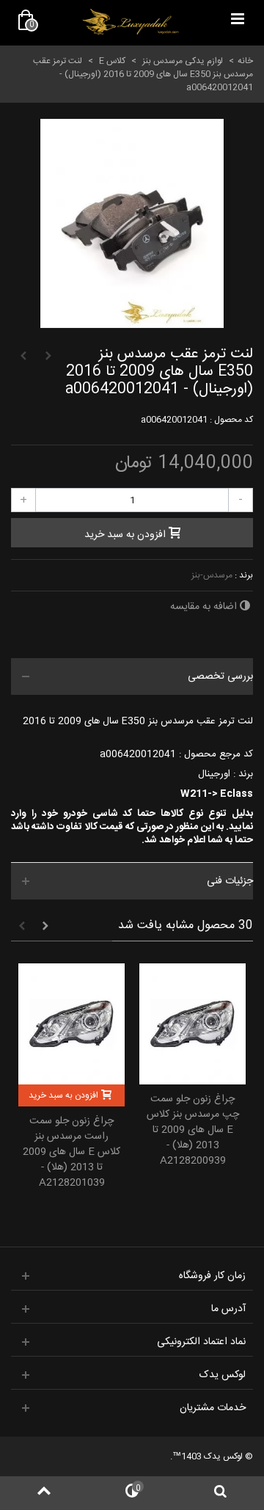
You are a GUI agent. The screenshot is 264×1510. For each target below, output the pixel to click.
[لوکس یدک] (131, 22)
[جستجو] (220, 1493)
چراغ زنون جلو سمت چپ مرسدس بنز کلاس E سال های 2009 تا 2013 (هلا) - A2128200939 (193, 1130)
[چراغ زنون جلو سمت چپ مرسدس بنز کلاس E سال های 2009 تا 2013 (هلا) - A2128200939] (192, 1024)
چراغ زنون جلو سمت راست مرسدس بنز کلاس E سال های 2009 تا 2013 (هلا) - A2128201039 (71, 1152)
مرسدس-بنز (211, 575)
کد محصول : (231, 419)
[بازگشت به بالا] (44, 1493)
